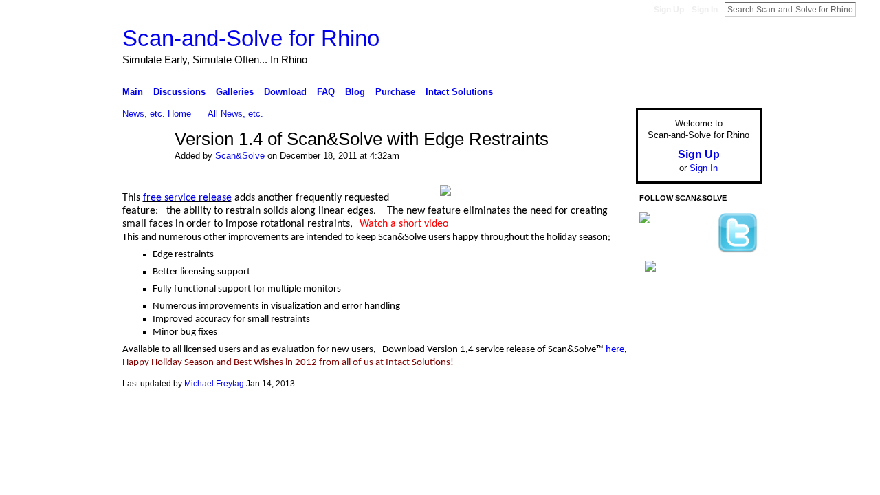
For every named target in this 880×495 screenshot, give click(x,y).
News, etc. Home (156, 114)
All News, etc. (235, 114)
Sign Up (669, 9)
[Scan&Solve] (144, 164)
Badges (605, 414)
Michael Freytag (214, 383)
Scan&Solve (240, 156)
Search (866, 9)
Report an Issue (660, 414)
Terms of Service (731, 414)
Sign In (705, 9)
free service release (187, 198)
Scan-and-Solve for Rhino (251, 38)
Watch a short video (404, 224)
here (615, 349)
